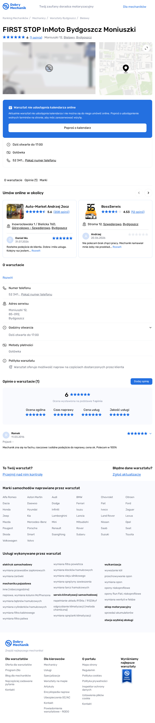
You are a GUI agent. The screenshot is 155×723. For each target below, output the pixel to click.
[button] (96, 697)
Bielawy (69, 37)
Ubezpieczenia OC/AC (57, 697)
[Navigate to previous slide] (139, 193)
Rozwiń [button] (8, 277)
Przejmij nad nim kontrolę (23, 474)
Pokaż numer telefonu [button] (36, 294)
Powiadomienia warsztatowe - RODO (56, 710)
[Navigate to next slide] (148, 193)
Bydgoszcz (84, 37)
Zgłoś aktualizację (127, 474)
